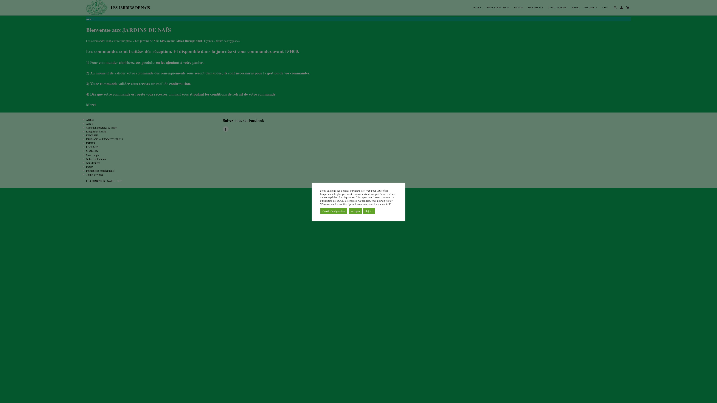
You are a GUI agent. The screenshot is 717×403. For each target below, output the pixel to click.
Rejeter (369, 211)
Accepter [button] (355, 211)
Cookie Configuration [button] (333, 211)
